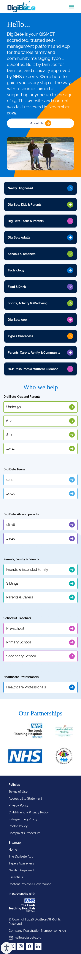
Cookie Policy (18, 826)
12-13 (10, 480)
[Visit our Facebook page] (29, 946)
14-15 (10, 493)
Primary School (18, 642)
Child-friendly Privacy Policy (29, 812)
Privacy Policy (19, 805)
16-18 (10, 525)
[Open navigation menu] (71, 6)
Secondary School (21, 656)
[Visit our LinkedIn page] (38, 946)
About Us (36, 123)
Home (13, 849)
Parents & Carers (19, 597)
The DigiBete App (21, 856)
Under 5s (13, 407)
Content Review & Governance (30, 884)
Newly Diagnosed (21, 870)
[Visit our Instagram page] (20, 946)
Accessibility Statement (25, 798)
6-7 (9, 421)
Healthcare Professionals (26, 687)
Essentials (16, 877)
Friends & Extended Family (27, 570)
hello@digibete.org (28, 937)
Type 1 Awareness (21, 863)
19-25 (10, 538)
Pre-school (15, 628)
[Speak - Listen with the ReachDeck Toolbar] (6, 948)
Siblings (12, 583)
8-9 (9, 435)
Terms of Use (18, 791)
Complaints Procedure (24, 833)
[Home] (21, 6)
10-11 (10, 448)
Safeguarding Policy (23, 819)
